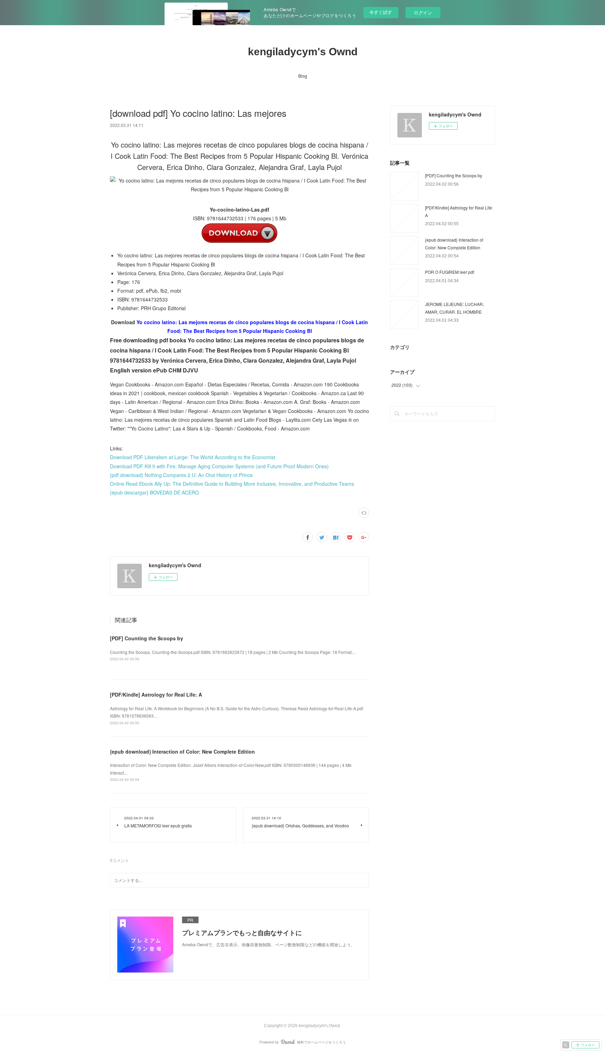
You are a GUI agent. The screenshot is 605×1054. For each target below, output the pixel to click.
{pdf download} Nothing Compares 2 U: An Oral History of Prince (181, 474)
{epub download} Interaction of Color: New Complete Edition (182, 751)
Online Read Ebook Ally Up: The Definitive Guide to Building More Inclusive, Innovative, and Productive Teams (232, 483)
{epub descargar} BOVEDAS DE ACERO (154, 492)
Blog (302, 76)
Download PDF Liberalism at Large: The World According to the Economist (192, 457)
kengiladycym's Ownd (302, 51)
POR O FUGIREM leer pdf (449, 272)
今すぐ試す (380, 12)
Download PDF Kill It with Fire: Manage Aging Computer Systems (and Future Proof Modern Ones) (219, 466)
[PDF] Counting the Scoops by (146, 638)
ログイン (423, 12)
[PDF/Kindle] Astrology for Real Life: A (156, 694)
